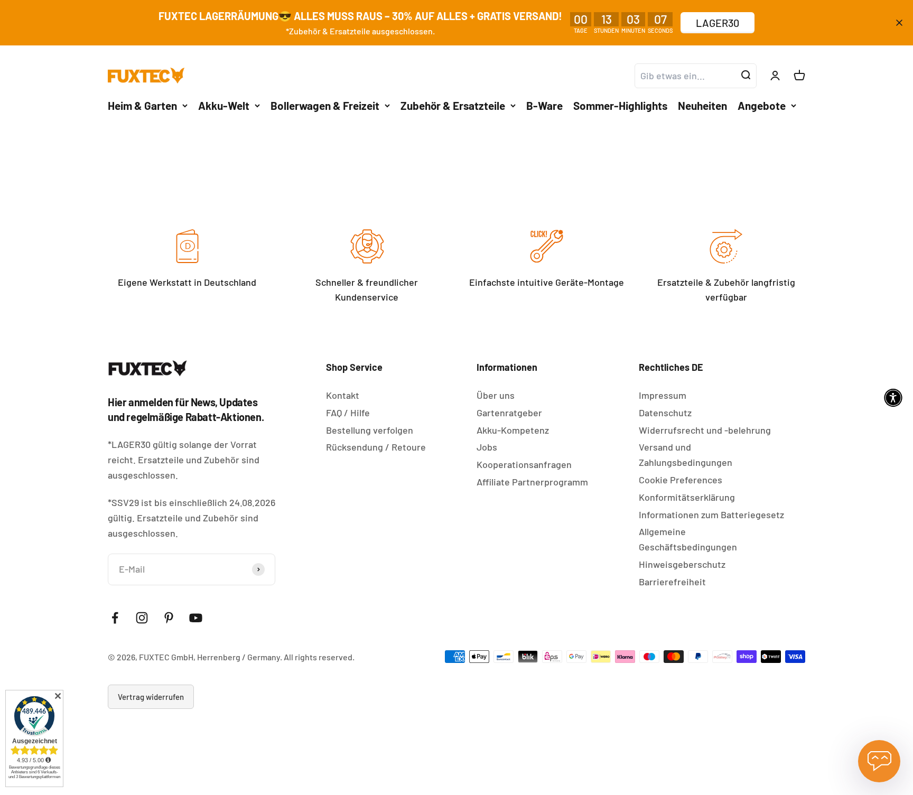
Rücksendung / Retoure (376, 447)
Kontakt (342, 395)
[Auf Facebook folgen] (115, 618)
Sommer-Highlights (620, 104)
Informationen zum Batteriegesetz (711, 514)
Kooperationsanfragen (524, 464)
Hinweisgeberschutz (682, 564)
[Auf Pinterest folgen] (169, 618)
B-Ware (544, 104)
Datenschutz (665, 412)
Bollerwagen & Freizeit (325, 104)
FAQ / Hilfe (348, 412)
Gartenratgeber (509, 412)
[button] (893, 397)
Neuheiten (702, 104)
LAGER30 (717, 22)
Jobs (487, 447)
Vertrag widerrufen (151, 697)
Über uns (496, 395)
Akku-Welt (223, 104)
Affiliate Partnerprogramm (532, 482)
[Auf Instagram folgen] (142, 618)
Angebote (762, 104)
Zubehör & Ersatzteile (452, 104)
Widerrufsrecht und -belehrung (705, 430)
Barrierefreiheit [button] (672, 581)
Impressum (662, 395)
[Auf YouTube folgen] (196, 618)
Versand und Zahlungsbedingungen (685, 454)
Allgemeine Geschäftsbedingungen (688, 539)
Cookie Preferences (680, 479)
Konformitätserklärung (687, 497)
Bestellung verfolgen (369, 430)
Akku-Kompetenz (513, 430)
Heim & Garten (142, 104)
